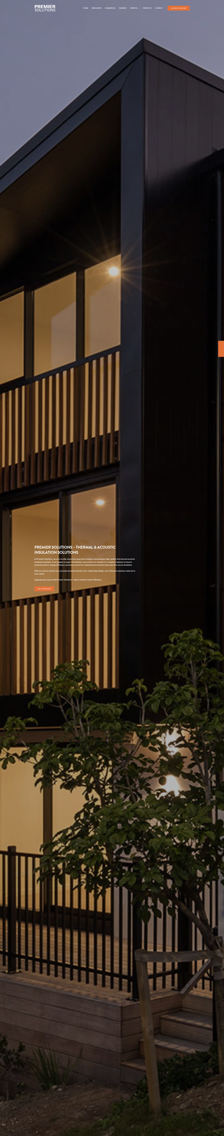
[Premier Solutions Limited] (45, 8)
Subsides (123, 8)
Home (85, 8)
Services (134, 8)
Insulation (96, 8)
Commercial (110, 8)
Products (147, 8)
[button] (44, 588)
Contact (159, 8)
